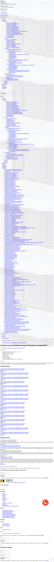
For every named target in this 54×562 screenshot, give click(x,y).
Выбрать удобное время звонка (45, 288)
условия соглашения (43, 285)
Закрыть (50, 1)
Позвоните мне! (45, 281)
